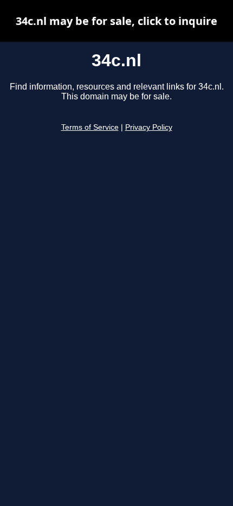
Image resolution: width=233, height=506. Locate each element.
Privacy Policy (148, 127)
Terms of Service (90, 127)
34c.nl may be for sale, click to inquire (116, 21)
